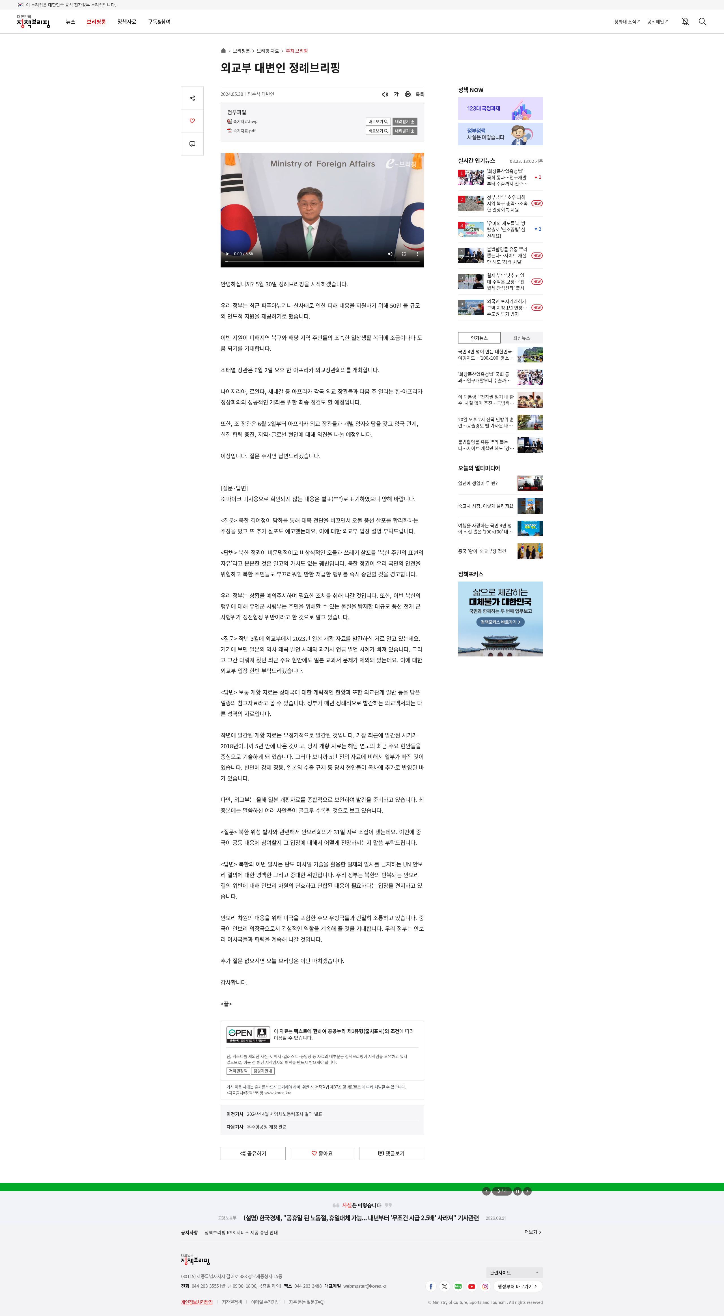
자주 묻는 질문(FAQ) (306, 1302)
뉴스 (71, 21)
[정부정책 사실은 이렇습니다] (500, 134)
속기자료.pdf (244, 130)
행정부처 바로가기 (515, 1286)
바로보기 (376, 121)
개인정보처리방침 (197, 1302)
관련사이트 (500, 1272)
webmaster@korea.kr (364, 1286)
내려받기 (402, 121)
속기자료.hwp (245, 121)
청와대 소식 (625, 21)
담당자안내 (263, 1070)
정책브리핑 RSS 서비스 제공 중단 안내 (241, 1232)
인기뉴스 (479, 337)
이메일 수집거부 (265, 1302)
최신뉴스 (521, 337)
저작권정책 (238, 1070)
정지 (517, 1191)
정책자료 (127, 21)
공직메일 (655, 21)
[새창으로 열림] (407, 94)
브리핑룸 (96, 21)
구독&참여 (159, 21)
